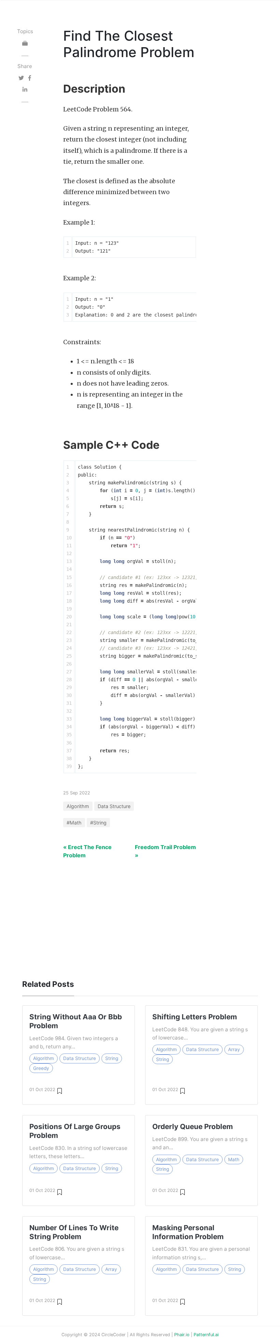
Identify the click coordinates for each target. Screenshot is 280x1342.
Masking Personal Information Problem (188, 1232)
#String (98, 823)
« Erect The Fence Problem (87, 851)
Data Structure (114, 806)
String (111, 1058)
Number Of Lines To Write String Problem (73, 1232)
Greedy (41, 1068)
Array (234, 1049)
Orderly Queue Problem (192, 1126)
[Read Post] (59, 1090)
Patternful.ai (206, 1334)
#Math (74, 823)
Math (233, 1159)
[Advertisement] (140, 915)
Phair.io (182, 1334)
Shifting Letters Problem (194, 1016)
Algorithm (78, 806)
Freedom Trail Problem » (165, 851)
